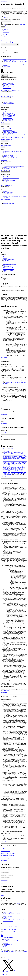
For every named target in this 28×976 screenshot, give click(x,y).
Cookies (5, 945)
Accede (2, 906)
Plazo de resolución (7, 263)
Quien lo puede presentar (8, 259)
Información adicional (8, 267)
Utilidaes (5, 918)
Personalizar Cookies (15, 19)
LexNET (5, 183)
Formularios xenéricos (8, 156)
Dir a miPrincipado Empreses (7, 170)
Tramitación (5, 271)
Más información (4, 17)
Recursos (5, 265)
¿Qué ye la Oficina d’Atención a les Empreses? (13, 166)
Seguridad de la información (9, 944)
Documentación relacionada (9, 270)
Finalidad (5, 258)
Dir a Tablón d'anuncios (6, 145)
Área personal (5, 35)
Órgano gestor (6, 261)
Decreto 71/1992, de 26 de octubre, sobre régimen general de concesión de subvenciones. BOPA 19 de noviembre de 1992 (14, 450)
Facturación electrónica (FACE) (10, 167)
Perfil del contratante (7, 916)
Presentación (6, 260)
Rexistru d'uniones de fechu (9, 180)
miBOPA (5, 85)
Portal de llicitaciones (7, 130)
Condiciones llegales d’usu (9, 119)
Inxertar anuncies (7, 88)
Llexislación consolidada (8, 84)
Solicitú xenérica (6, 66)
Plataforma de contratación (9, 131)
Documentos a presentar (8, 269)
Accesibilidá (6, 939)
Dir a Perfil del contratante (6, 139)
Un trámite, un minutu (8, 192)
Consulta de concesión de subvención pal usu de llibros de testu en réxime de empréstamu (15, 62)
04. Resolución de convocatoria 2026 (9, 855)
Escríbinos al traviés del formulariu (9, 929)
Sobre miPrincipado (7, 914)
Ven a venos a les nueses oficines (9, 931)
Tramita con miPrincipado (8, 203)
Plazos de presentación (8, 256)
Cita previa (5, 179)
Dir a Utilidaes (4, 160)
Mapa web (5, 943)
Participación (6, 30)
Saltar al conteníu (4, 1)
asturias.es (5, 29)
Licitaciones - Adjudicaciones (9, 128)
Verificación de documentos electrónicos (12, 152)
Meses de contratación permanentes (10, 132)
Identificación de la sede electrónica (10, 114)
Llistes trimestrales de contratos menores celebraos (14, 137)
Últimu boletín (6, 82)
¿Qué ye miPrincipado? (8, 111)
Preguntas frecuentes (7, 118)
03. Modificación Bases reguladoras (8, 853)
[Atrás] (14, 231)
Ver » (2, 883)
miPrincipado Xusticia (8, 921)
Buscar (16, 52)
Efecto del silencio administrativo (10, 264)
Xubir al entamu (4, 357)
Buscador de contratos (8, 133)
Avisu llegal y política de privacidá (10, 940)
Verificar (2, 895)
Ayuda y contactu (7, 917)
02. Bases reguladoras (5, 851)
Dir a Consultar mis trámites (7, 105)
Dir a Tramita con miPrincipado (7, 96)
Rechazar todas (6, 21)
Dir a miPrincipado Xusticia (7, 185)
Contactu (5, 181)
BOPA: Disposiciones (8, 83)
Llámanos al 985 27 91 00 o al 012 (9, 926)
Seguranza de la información (9, 116)
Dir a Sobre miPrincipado (6, 122)
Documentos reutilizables (8, 103)
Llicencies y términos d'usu (9, 115)
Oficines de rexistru (7, 193)
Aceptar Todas (5, 19)
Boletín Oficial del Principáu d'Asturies (11, 913)
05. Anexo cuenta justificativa (7, 857)
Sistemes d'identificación (8, 120)
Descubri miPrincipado (8, 113)
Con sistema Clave (5, 872)
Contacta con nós (7, 168)
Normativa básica (7, 266)
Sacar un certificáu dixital (8, 154)
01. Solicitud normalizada (6, 848)
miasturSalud (6, 32)
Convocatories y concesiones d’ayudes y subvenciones (15, 86)
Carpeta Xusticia (6, 176)
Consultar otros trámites (8, 102)
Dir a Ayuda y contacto (5, 199)
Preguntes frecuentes (7, 194)
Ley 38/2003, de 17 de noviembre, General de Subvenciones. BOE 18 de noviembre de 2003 (13, 453)
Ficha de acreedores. (8, 690)
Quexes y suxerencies (8, 155)
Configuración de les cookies (9, 946)
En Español (4, 34)
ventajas (18, 903)
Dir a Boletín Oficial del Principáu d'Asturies (10, 90)
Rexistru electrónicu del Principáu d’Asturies (12, 151)
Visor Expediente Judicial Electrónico (11, 178)
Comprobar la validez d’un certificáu (11, 157)
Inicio (4, 202)
